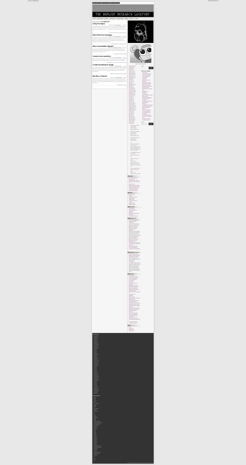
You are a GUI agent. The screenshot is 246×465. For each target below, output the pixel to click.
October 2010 (131, 108)
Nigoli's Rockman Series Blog (134, 185)
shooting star (96, 448)
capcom (122, 84)
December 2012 (96, 360)
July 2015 (130, 79)
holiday (95, 415)
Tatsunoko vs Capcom (97, 452)
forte (94, 414)
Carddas (126, 18)
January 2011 (131, 104)
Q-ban (95, 429)
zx (94, 460)
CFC (112, 62)
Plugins (130, 195)
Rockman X (106, 18)
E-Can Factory (131, 179)
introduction (96, 417)
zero (125, 43)
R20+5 (117, 43)
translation (123, 32)
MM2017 (95, 427)
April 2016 (130, 69)
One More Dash (131, 260)
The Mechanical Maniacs (133, 189)
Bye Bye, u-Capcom (100, 76)
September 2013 (132, 84)
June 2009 (130, 123)
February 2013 (131, 88)
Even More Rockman (120, 18)
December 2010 (131, 105)
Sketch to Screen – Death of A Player (135, 170)
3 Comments (124, 47)
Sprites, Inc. (131, 245)
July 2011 (130, 97)
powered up (95, 428)
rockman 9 (95, 444)
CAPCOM (130, 220)
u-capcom (95, 455)
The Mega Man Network (133, 190)
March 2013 (131, 87)
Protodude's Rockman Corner (134, 186)
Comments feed (131, 329)
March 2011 (131, 102)
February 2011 (131, 103)
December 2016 (96, 335)
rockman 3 (95, 440)
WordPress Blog (131, 203)
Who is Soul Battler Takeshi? (103, 46)
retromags (95, 434)
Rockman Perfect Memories (133, 187)
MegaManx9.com (132, 241)
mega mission (96, 425)
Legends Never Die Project (133, 256)
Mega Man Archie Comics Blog (134, 231)
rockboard (95, 437)
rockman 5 (95, 442)
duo (94, 412)
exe (119, 53)
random (122, 62)
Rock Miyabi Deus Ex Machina (134, 243)
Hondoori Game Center (133, 283)
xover (95, 458)
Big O (95, 399)
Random (136, 18)
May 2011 (130, 99)
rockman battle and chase (97, 447)
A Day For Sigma (99, 24)
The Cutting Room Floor (133, 216)
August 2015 (131, 78)
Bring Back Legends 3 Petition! (134, 255)
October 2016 (131, 67)
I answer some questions (102, 56)
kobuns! (95, 418)
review (95, 435)
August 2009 (131, 122)
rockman (120, 32)
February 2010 (131, 117)
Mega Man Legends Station (133, 180)
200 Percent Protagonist (133, 177)
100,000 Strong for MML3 (133, 254)
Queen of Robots (132, 305)
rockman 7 (95, 443)
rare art (118, 32)
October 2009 (131, 120)
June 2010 (130, 113)
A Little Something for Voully (103, 65)
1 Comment (124, 66)
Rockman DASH (112, 18)
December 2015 (131, 73)
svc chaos (95, 450)
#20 (112, 25)
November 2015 (131, 74)
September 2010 (132, 109)
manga (95, 419)
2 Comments (124, 57)
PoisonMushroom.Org (132, 301)
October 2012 (131, 93)
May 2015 (130, 82)
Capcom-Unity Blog (132, 223)
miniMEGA (130, 295)
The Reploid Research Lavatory (133, 462)
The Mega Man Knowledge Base (134, 248)
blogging (95, 401)
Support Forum (131, 199)
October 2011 (131, 95)
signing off (95, 449)
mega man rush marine (117, 62)
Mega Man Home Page (133, 240)
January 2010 (131, 118)
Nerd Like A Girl (131, 184)
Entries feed (131, 328)
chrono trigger (96, 408)
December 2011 (131, 94)
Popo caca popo (133, 168)
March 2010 (131, 115)
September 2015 (132, 77)
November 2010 (131, 107)
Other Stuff (131, 18)
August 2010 (131, 110)
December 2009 (131, 119)
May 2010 (130, 114)
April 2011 (130, 100)
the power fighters (96, 453)
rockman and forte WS (97, 445)
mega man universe (97, 424)
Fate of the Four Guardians (102, 35)
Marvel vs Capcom (97, 420)
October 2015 (96, 345)
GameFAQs (131, 211)
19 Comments (124, 36)
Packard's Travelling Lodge (133, 213)
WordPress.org (131, 330)
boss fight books (96, 403)
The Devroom (131, 261)
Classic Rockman (100, 18)
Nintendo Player (131, 299)
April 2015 (130, 83)
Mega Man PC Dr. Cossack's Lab (134, 181)
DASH (116, 73)
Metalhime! (144, 63)
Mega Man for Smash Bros (133, 238)
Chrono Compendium (132, 209)
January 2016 (131, 72)
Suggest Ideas (131, 198)
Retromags (131, 214)
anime (95, 397)
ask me (95, 398)
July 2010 (130, 112)
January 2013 (131, 89)
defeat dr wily (96, 410)
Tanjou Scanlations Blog (133, 246)
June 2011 (130, 98)
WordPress (143, 462)
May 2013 (95, 355)
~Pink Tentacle (131, 208)
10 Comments (124, 25)
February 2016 (96, 340)
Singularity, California (132, 310)
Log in (130, 327)
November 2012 (131, 92)
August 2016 (131, 68)
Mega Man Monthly (132, 290)
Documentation (131, 194)
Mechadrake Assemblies (133, 227)
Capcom (94, 18)
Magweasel (131, 212)
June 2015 (95, 350)
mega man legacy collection (98, 422)
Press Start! (131, 242)
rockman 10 (95, 439)
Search (151, 67)
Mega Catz (131, 228)
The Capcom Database (133, 247)
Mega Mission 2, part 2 (136, 152)
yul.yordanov (151, 462)
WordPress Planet (132, 204)
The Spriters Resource (133, 200)
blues (94, 402)
